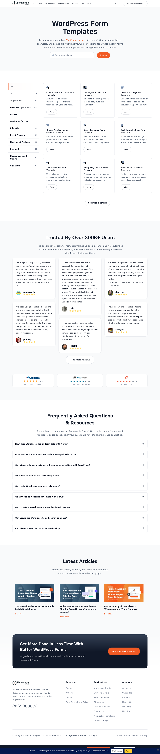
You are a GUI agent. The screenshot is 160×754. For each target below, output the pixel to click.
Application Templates (104, 716)
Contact (69, 697)
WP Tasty (126, 706)
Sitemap (144, 735)
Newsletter (127, 702)
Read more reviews (80, 359)
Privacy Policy (123, 735)
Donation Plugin (101, 720)
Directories (99, 702)
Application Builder (103, 688)
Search (103, 55)
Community (71, 688)
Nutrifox (126, 711)
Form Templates (101, 697)
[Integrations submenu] (68, 3)
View (52, 112)
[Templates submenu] (54, 3)
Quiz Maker (99, 711)
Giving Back (127, 693)
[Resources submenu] (90, 3)
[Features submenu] (41, 3)
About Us (126, 688)
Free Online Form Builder (77, 702)
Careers (126, 697)
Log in (117, 3)
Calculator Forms (102, 706)
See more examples (97, 203)
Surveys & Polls (101, 693)
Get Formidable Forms (135, 3)
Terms (135, 735)
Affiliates (70, 693)
